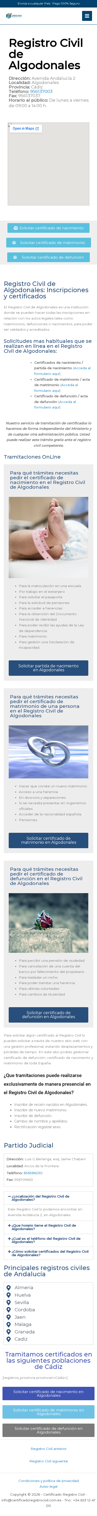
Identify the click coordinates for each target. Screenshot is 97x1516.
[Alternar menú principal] (87, 16)
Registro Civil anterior (49, 1449)
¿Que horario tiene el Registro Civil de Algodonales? (44, 1227)
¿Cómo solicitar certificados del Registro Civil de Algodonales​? (50, 1253)
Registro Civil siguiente (48, 1461)
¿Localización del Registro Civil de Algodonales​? (40, 1198)
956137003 (41, 91)
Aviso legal (48, 1486)
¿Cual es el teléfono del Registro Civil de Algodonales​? (46, 1240)
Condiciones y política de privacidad (48, 1481)
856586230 (33, 1173)
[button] (48, 1198)
